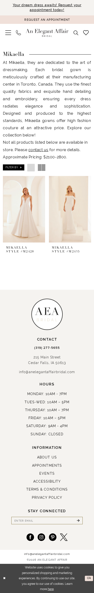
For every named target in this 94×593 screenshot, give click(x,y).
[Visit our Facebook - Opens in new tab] (30, 537)
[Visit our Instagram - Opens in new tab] (41, 537)
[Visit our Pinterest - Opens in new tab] (52, 537)
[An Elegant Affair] (47, 33)
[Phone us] (18, 32)
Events (46, 473)
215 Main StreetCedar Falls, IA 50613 (47, 360)
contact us (38, 150)
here (51, 589)
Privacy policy (47, 497)
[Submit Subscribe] (78, 520)
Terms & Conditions (47, 489)
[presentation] (24, 209)
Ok (89, 578)
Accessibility (47, 481)
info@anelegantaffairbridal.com (47, 372)
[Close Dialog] (4, 578)
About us (47, 457)
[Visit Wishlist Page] (86, 33)
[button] (8, 33)
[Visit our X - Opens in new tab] (63, 537)
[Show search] (76, 32)
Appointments (47, 465)
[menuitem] (8, 33)
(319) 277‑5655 (47, 348)
